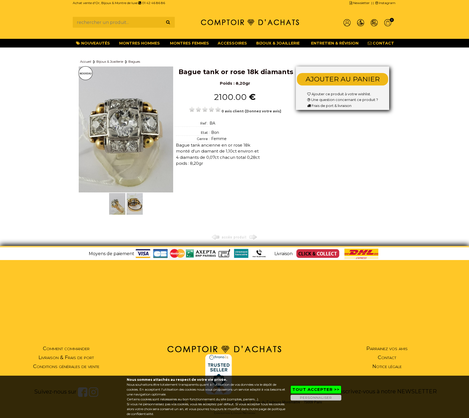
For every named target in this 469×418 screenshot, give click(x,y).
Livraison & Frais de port (66, 357)
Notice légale (387, 366)
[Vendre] (360, 23)
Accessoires (232, 43)
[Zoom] (126, 129)
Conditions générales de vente (66, 366)
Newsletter (361, 3)
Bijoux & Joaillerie (278, 43)
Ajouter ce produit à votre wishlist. (341, 94)
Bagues (134, 61)
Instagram (386, 3)
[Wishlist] (374, 23)
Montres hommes (139, 43)
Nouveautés (95, 43)
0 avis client (232, 111)
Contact (383, 43)
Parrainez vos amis (387, 349)
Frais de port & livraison (331, 105)
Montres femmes (189, 43)
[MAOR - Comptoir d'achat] (250, 21)
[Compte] (347, 23)
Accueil (85, 61)
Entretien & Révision (335, 43)
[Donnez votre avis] (263, 111)
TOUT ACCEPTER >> (316, 389)
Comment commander (66, 349)
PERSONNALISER (316, 397)
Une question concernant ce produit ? (344, 99)
